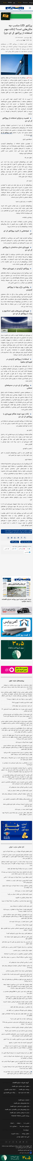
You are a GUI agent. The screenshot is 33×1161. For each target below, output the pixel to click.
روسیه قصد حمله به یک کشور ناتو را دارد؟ (21, 1019)
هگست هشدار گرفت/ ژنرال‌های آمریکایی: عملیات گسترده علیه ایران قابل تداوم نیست (17, 1003)
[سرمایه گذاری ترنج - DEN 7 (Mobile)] (16, 16)
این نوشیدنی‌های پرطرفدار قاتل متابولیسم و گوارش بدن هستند (17, 800)
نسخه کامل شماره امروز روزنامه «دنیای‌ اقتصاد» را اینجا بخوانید (16, 600)
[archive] (6, 1142)
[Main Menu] (30, 8)
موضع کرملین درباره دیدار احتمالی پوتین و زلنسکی (19, 971)
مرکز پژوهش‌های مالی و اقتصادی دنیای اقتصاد (17, 1109)
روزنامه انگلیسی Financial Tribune (20, 1116)
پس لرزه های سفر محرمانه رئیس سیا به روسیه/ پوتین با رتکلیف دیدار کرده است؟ (17, 1067)
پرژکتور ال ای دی (26, 542)
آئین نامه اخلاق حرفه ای (23, 1137)
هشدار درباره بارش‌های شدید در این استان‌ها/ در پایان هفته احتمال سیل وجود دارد (16, 759)
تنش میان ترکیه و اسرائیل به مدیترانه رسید (21, 906)
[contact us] (9, 1142)
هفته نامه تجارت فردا (23, 1093)
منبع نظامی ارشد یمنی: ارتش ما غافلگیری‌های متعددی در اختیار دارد (17, 992)
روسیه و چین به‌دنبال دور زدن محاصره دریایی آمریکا (18, 1031)
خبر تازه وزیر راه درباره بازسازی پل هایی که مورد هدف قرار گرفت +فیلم (17, 943)
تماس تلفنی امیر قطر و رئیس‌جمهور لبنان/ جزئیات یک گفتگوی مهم (18, 938)
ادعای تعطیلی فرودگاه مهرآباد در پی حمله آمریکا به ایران (17, 851)
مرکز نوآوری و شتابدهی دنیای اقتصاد (19, 1106)
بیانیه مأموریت (15, 1134)
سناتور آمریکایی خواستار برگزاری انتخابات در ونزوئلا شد (18, 1027)
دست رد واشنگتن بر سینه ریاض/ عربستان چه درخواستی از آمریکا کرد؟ (17, 764)
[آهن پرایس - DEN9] (16, 627)
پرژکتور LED (15, 542)
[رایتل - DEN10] (16, 670)
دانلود (4, 330)
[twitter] (18, 537)
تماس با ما (26, 1123)
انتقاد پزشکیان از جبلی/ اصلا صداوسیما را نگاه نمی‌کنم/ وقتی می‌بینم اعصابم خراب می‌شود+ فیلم (18, 753)
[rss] (16, 1142)
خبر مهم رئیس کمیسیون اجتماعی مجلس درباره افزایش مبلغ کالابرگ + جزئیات (16, 929)
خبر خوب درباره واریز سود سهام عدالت (22, 706)
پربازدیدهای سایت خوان (16, 681)
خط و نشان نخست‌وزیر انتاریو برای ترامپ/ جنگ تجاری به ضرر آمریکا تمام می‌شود (17, 975)
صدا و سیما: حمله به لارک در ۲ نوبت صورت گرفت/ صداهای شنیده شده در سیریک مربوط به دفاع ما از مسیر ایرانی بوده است (16, 863)
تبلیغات (18, 1123)
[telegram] (11, 537)
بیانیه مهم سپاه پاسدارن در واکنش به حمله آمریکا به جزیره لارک (17, 902)
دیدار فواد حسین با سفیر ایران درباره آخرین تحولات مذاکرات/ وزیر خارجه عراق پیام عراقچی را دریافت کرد (19, 997)
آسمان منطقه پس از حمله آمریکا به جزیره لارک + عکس (18, 877)
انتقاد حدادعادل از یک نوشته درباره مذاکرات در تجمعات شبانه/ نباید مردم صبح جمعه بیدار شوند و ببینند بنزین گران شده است (16, 687)
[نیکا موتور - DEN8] (16, 610)
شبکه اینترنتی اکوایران (9, 1089)
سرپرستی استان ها (24, 1126)
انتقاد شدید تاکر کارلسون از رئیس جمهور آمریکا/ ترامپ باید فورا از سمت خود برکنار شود (17, 1062)
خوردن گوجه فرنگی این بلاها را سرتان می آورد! (20, 790)
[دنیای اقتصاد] (15, 8)
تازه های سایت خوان (16, 847)
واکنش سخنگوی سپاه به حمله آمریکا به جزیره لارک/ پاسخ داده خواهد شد (17, 886)
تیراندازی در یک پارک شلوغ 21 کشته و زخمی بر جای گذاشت (16, 947)
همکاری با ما (13, 1126)
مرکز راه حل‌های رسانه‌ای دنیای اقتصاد (19, 1113)
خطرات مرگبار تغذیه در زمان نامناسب (22, 950)
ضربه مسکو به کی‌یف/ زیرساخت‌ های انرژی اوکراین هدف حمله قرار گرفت (17, 805)
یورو (7, 2)
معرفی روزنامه (25, 1134)
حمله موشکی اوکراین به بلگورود (23, 898)
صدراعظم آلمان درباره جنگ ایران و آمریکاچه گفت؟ (19, 933)
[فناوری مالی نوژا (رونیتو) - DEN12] (16, 830)
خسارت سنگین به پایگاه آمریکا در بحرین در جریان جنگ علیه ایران (16, 958)
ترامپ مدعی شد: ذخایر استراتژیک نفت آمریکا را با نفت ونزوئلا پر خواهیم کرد (18, 1057)
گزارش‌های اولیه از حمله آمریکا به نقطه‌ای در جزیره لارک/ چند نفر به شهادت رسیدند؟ (17, 910)
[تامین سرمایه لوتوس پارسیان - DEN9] (16, 649)
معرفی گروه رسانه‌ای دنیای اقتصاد (20, 1086)
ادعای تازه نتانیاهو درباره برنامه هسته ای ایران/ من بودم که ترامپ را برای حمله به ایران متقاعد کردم (16, 873)
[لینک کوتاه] (24, 537)
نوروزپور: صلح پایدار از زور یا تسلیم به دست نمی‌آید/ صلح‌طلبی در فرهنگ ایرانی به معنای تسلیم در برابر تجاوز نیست (17, 1048)
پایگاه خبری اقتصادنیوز (9, 1093)
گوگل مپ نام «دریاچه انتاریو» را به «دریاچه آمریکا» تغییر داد (16, 1053)
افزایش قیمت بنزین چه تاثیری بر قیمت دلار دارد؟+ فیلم (18, 1039)
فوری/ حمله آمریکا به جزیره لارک (24, 742)
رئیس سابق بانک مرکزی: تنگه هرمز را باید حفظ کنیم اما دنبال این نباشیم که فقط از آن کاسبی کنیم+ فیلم (18, 1073)
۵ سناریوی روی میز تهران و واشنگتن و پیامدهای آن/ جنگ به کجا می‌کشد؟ (17, 980)
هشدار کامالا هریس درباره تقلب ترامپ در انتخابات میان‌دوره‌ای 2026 (19, 881)
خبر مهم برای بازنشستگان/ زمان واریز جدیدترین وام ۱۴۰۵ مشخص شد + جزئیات (17, 1023)
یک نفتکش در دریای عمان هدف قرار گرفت (21, 1007)
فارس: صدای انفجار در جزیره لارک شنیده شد (20, 922)
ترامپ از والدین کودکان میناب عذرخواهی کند (20, 787)
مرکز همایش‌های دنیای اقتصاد (21, 1103)
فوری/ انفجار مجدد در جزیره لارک (23, 809)
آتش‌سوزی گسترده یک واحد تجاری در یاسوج (20, 1043)
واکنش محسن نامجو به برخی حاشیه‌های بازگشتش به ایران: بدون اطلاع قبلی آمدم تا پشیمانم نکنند (16, 783)
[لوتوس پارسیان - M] (16, 1158)
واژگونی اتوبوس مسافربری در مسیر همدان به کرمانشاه (18, 954)
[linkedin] (14, 537)
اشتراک (12, 1123)
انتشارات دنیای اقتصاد (23, 1100)
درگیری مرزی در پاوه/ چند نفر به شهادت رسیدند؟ (19, 699)
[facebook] (21, 537)
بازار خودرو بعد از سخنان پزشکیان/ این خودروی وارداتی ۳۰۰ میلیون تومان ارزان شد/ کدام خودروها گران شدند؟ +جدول (17, 716)
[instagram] (26, 1142)
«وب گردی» (18, 530)
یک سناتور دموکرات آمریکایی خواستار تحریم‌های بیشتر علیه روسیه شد (17, 795)
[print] (8, 537)
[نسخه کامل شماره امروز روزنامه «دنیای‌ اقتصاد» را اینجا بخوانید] (16, 587)
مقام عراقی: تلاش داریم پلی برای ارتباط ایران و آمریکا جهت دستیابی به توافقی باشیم (17, 813)
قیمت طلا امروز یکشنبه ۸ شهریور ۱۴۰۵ (22, 702)
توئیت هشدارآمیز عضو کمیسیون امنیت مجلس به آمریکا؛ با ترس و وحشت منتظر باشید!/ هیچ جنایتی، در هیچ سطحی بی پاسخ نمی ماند (17, 856)
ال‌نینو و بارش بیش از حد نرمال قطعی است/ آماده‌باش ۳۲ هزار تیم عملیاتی (17, 710)
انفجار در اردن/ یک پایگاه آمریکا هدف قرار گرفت (19, 869)
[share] (13, 1142)
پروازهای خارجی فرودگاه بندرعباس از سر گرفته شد (19, 1010)
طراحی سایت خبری (25, 1152)
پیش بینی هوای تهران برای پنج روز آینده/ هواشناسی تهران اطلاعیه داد (17, 1014)
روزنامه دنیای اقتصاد (24, 1089)
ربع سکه (24, 2)
